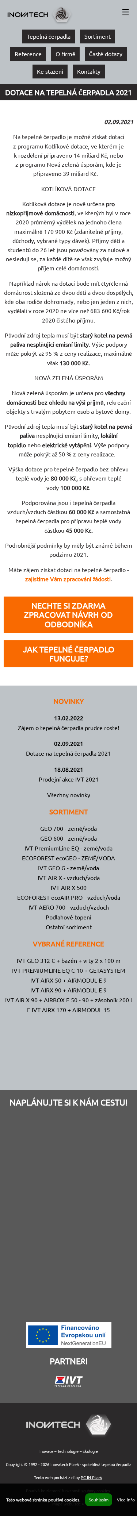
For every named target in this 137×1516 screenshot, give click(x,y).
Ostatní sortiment (69, 926)
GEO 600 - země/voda (68, 838)
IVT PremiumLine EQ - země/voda (68, 848)
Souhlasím (99, 1500)
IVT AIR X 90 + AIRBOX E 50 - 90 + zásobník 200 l (68, 999)
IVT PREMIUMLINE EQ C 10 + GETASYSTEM (68, 970)
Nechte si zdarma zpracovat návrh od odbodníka (68, 614)
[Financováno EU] (68, 1345)
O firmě (65, 53)
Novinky (68, 701)
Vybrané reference (68, 943)
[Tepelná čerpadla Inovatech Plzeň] (68, 1438)
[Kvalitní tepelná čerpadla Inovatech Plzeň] (39, 23)
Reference (28, 53)
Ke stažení (50, 71)
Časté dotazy (105, 53)
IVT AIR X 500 (69, 887)
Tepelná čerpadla (49, 36)
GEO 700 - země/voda (68, 828)
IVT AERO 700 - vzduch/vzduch (68, 907)
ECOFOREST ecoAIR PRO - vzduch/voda (68, 897)
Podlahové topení (68, 917)
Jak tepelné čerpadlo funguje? (68, 653)
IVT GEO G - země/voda (68, 867)
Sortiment (97, 36)
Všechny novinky (68, 794)
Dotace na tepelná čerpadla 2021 (68, 753)
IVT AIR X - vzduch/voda (69, 877)
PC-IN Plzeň (91, 1477)
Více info (126, 1500)
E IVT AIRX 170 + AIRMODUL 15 (68, 1009)
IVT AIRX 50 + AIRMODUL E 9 (68, 980)
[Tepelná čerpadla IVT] (68, 1384)
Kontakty (88, 71)
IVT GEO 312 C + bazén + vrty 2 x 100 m (69, 960)
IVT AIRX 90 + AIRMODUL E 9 (68, 990)
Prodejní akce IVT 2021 (69, 779)
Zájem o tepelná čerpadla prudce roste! (68, 727)
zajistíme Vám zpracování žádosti (68, 578)
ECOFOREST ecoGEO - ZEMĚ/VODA (68, 857)
